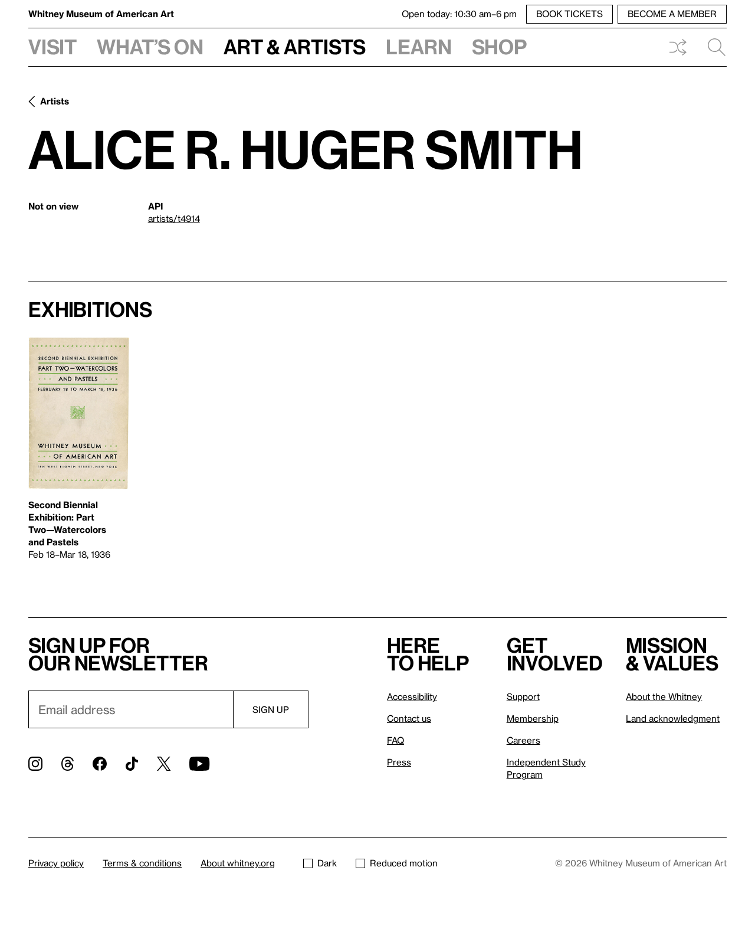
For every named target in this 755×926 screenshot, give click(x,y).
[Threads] (67, 763)
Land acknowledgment (673, 718)
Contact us (409, 718)
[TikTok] (131, 763)
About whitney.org (238, 863)
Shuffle (677, 47)
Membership (533, 718)
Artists (54, 101)
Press (399, 762)
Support (523, 696)
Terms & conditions (142, 863)
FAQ (395, 740)
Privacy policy (56, 863)
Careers (523, 740)
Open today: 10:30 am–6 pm (459, 13)
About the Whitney (664, 696)
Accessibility (412, 696)
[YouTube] (199, 763)
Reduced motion (404, 863)
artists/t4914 (174, 218)
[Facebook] (99, 763)
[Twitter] (163, 763)
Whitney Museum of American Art (101, 13)
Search (712, 47)
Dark (327, 863)
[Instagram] (35, 763)
